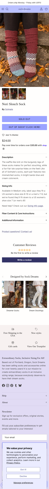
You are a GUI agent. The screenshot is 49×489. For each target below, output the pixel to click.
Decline (23, 476)
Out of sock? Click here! (24, 127)
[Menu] (3, 9)
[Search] (8, 9)
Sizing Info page (35, 206)
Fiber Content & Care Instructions (18, 213)
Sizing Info (7, 186)
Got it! (23, 469)
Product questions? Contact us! (17, 231)
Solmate (9, 109)
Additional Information (13, 220)
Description (7, 157)
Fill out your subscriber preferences (19, 425)
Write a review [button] (24, 260)
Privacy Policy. (13, 463)
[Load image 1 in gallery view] (24, 50)
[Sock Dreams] (25, 9)
